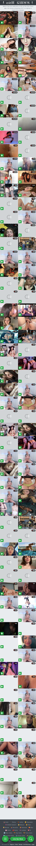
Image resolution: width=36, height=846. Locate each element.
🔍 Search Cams (28, 841)
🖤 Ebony (13, 822)
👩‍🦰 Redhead (23, 827)
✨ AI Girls (30, 835)
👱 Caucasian (29, 822)
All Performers (27, 844)
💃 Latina (20, 822)
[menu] (5, 839)
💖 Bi (29, 830)
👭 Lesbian (22, 830)
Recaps (20, 844)
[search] (30, 839)
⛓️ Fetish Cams (20, 835)
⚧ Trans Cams (27, 833)
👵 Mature (21, 825)
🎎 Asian (5, 822)
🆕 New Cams (8, 833)
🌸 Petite (8, 830)
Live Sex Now (18, 839)
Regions (12, 844)
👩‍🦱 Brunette (14, 827)
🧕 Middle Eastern (10, 825)
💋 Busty (15, 830)
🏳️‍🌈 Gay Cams (18, 833)
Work (16, 844)
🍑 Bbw (31, 827)
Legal (33, 844)
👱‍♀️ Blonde (6, 827)
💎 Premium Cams (8, 835)
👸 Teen (28, 825)
